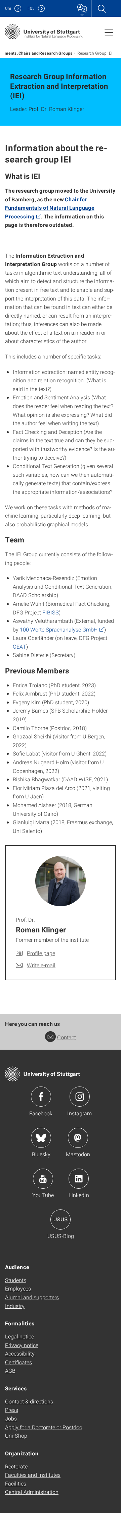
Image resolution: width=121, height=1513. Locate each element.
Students (15, 1280)
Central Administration (31, 1491)
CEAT (19, 646)
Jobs (11, 1418)
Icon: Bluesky (41, 1138)
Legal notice (19, 1336)
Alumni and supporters (32, 1297)
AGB (10, 1370)
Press (11, 1409)
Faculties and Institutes (33, 1474)
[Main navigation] (109, 32)
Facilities (15, 1483)
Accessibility (20, 1353)
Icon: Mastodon (78, 1138)
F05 (31, 8)
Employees (18, 1288)
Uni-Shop (16, 1435)
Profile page (41, 953)
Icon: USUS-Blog (60, 1219)
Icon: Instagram (80, 1097)
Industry (15, 1305)
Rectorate (16, 1466)
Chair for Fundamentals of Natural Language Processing (49, 208)
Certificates (18, 1362)
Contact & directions (29, 1401)
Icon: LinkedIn (79, 1179)
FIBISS (50, 612)
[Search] (102, 8)
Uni (8, 8)
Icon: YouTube (43, 1179)
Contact (66, 1037)
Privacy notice (21, 1344)
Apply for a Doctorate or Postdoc (43, 1427)
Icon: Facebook (41, 1097)
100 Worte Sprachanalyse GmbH (59, 629)
